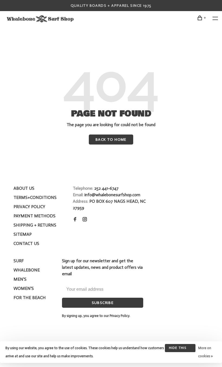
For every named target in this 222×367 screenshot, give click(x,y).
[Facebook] (75, 219)
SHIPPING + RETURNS (35, 225)
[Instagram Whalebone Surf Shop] (85, 219)
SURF (19, 260)
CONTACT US (26, 243)
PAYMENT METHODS (35, 215)
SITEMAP (23, 234)
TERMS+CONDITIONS (35, 197)
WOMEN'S (24, 288)
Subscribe (103, 302)
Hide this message (178, 349)
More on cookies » (205, 352)
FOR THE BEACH (30, 297)
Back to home (111, 139)
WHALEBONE (27, 270)
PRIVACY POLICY (29, 206)
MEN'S (20, 279)
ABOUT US (24, 188)
